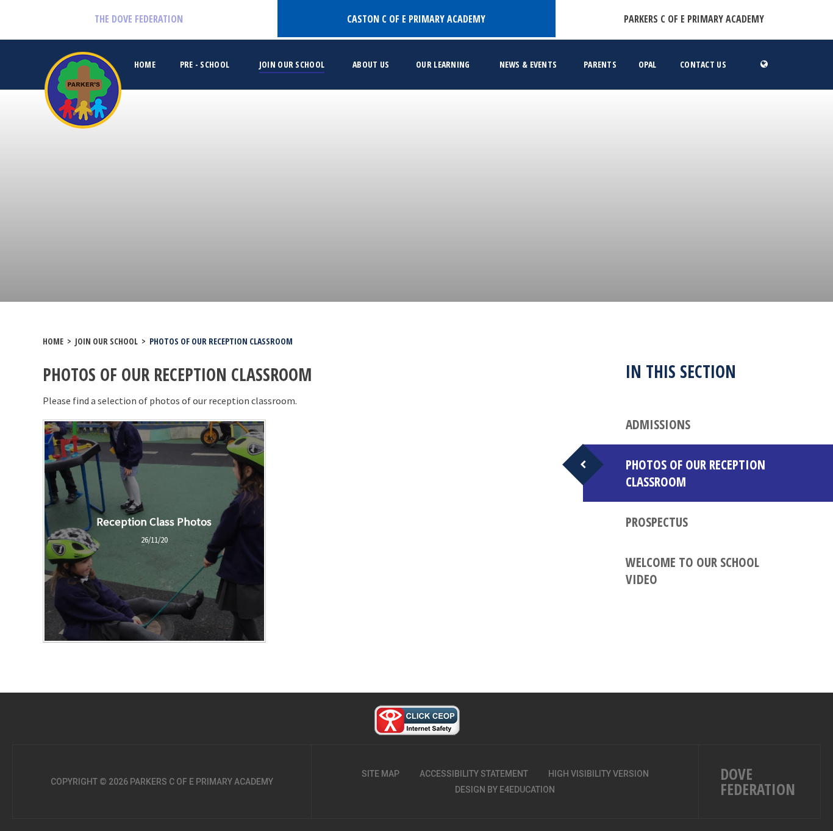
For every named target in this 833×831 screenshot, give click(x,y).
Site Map (380, 774)
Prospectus (657, 521)
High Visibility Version (598, 774)
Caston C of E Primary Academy (416, 19)
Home (53, 341)
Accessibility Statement (474, 774)
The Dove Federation (139, 19)
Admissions (658, 424)
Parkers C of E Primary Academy (694, 19)
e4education (527, 789)
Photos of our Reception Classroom (221, 341)
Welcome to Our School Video (692, 571)
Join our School (106, 341)
